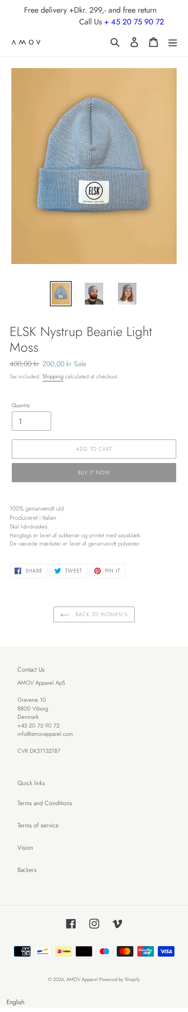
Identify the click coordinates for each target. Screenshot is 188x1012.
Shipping (52, 376)
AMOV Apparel (81, 979)
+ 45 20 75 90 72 (134, 21)
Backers (27, 869)
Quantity (21, 405)
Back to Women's (100, 614)
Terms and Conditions (44, 803)
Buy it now (94, 473)
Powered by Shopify (119, 979)
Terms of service (38, 825)
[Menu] (172, 42)
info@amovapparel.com (45, 734)
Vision (25, 847)
